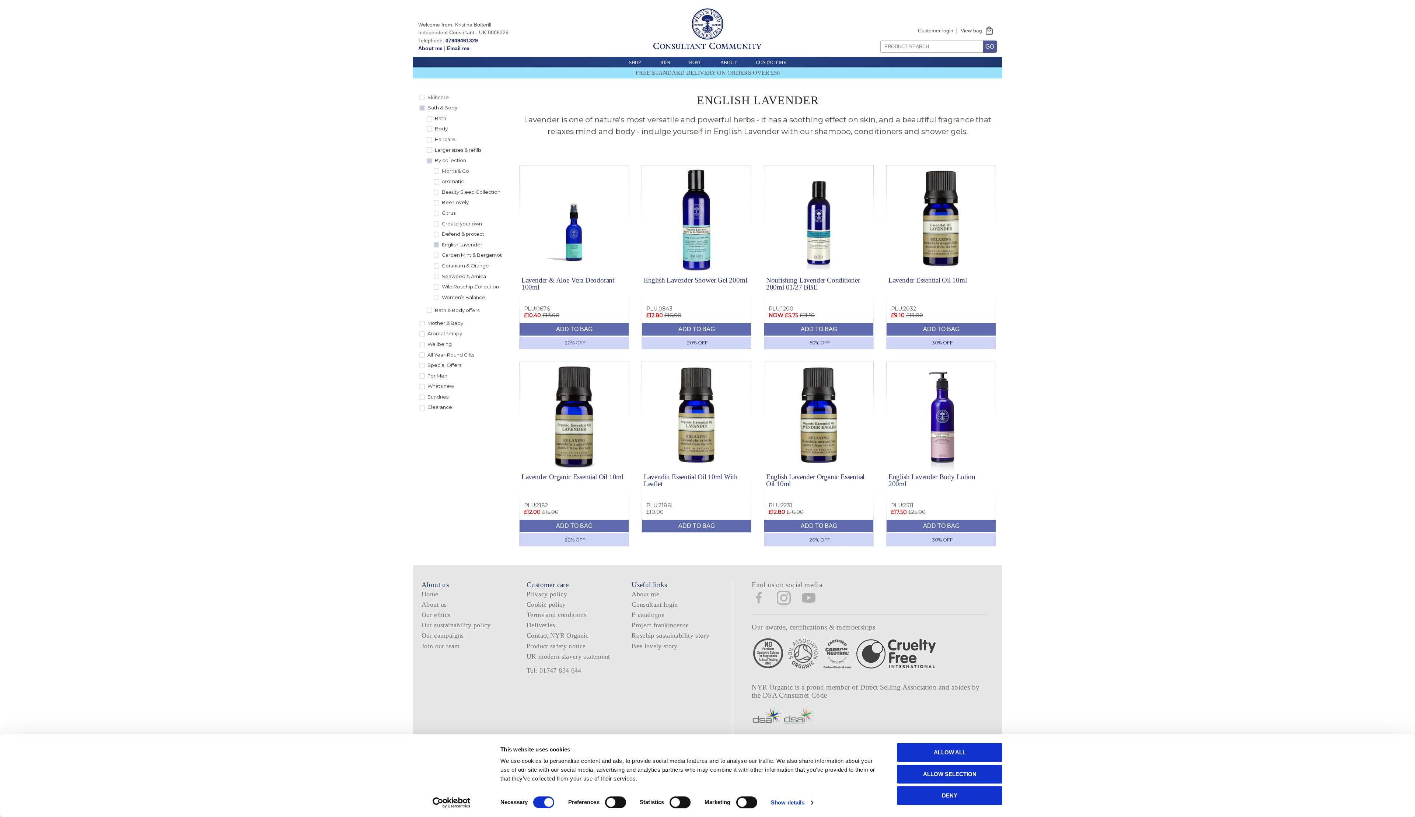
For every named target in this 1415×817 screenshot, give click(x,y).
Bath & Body (442, 108)
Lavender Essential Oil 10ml (927, 280)
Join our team (441, 646)
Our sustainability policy (456, 625)
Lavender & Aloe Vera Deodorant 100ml (567, 283)
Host (695, 62)
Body (441, 129)
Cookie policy (546, 604)
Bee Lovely (455, 202)
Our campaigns (443, 635)
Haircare (445, 139)
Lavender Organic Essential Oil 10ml (572, 477)
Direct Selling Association (899, 687)
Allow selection (949, 774)
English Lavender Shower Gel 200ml (695, 280)
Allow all (950, 752)
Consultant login (655, 604)
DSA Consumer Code (795, 695)
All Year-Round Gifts (450, 355)
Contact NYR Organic (558, 635)
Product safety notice (556, 646)
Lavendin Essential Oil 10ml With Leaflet (691, 480)
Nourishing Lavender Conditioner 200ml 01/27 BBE (813, 283)
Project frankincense (660, 625)
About (728, 62)
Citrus (448, 213)
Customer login (935, 31)
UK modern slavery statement (568, 656)
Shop (635, 62)
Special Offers (444, 365)
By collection (450, 160)
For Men (437, 376)
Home (430, 594)
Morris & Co (455, 171)
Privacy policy (547, 594)
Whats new (440, 386)
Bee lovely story (655, 646)
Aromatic (453, 181)
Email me (458, 48)
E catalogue (648, 614)
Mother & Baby (445, 323)
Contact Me (771, 62)
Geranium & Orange (465, 266)
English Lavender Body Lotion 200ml (931, 480)
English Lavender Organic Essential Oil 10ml (815, 480)
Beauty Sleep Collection (471, 192)
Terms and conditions (557, 614)
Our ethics (436, 614)
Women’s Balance (463, 297)
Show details (787, 802)
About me (430, 48)
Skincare (438, 97)
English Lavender (462, 245)
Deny (949, 795)
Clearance (439, 407)
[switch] (615, 802)
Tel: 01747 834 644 (554, 670)
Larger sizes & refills (458, 150)
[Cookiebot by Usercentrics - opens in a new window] (451, 802)
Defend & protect (463, 234)
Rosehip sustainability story (670, 635)
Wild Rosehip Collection (470, 287)
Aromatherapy (444, 333)
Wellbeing (439, 344)
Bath (440, 118)
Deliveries (541, 625)
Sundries (437, 397)
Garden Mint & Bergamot (472, 255)
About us (434, 604)
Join (665, 62)
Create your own (462, 224)
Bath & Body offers (457, 310)
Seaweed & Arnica (464, 276)
